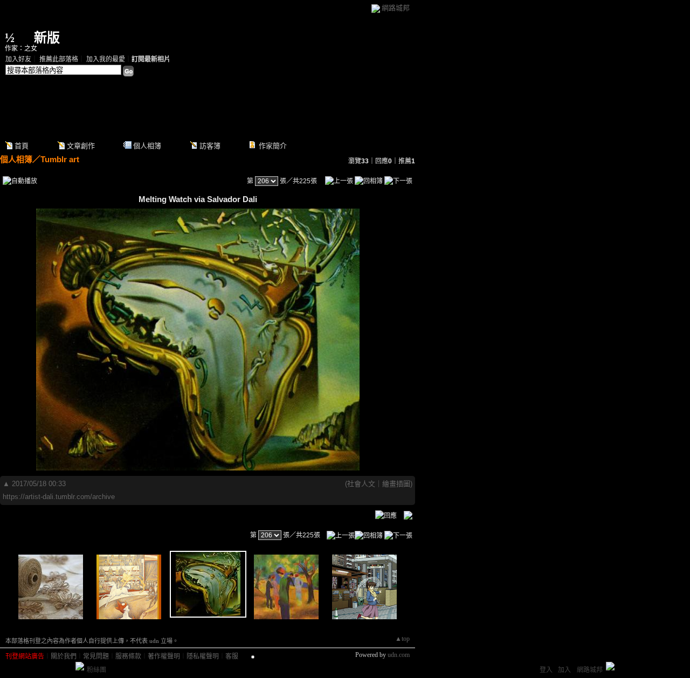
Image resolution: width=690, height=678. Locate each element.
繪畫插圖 (396, 484)
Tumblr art (59, 159)
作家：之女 (21, 48)
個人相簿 (147, 146)
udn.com (399, 655)
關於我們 (64, 656)
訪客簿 (209, 146)
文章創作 (81, 146)
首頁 (22, 146)
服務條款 (128, 656)
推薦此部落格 (58, 59)
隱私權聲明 (203, 656)
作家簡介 (273, 146)
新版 (47, 38)
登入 (546, 670)
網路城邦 (396, 8)
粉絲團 (96, 670)
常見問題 (96, 656)
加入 (564, 670)
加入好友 (18, 59)
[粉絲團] (79, 666)
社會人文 (361, 484)
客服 (231, 656)
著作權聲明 (164, 656)
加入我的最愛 (105, 59)
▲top (402, 638)
